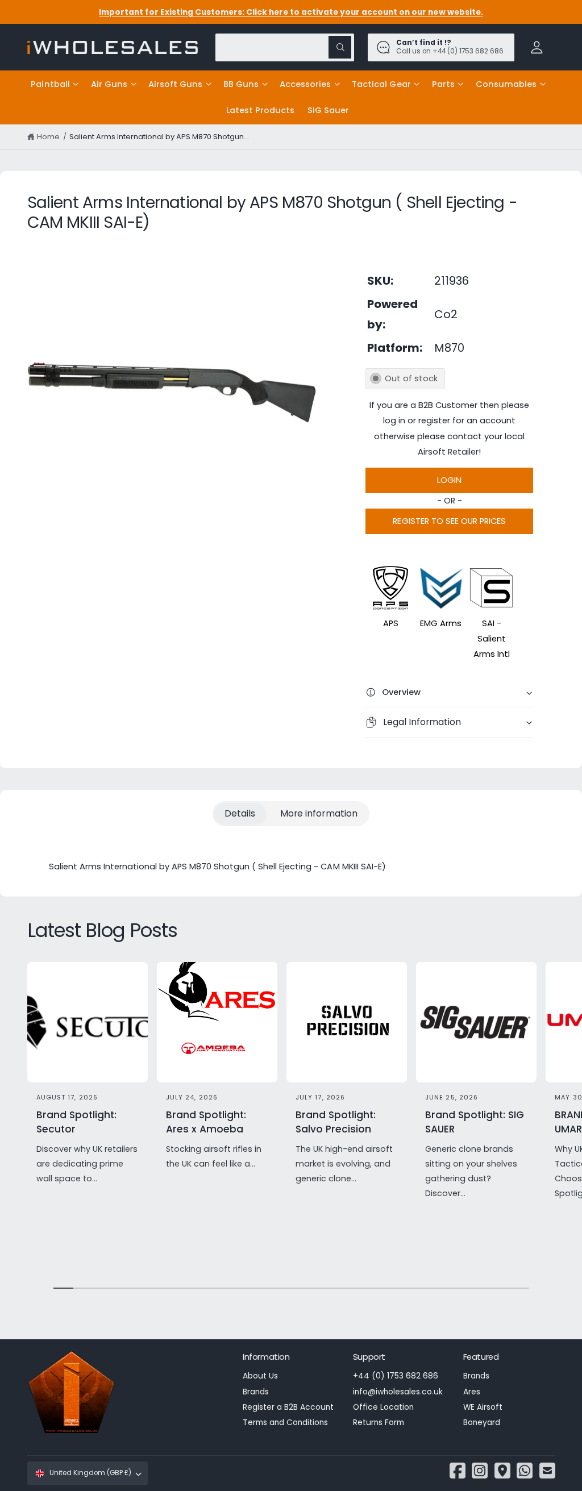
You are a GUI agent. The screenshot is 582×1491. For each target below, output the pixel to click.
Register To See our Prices (449, 521)
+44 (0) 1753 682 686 (395, 1376)
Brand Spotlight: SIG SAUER (474, 1121)
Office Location (383, 1407)
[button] (54, 83)
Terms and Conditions (285, 1422)
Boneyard (481, 1422)
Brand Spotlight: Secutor (76, 1121)
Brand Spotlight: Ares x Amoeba (206, 1121)
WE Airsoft (482, 1407)
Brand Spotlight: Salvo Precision (336, 1121)
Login (449, 480)
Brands (256, 1391)
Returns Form (378, 1422)
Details (240, 813)
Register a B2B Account (288, 1407)
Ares (471, 1391)
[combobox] (284, 47)
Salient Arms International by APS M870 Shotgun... (159, 136)
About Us (260, 1376)
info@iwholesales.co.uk (398, 1391)
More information (318, 813)
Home (48, 136)
